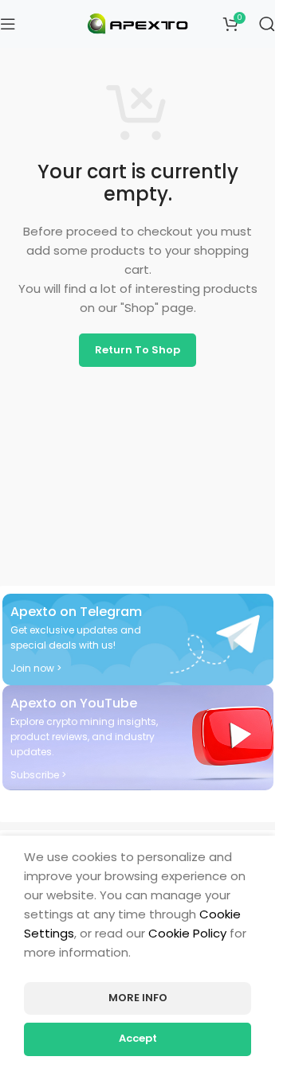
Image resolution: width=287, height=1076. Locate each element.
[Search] (267, 24)
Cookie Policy (187, 933)
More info (137, 997)
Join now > (35, 668)
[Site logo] (138, 22)
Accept (138, 1038)
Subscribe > (38, 775)
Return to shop (137, 349)
